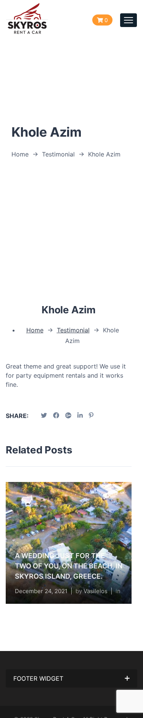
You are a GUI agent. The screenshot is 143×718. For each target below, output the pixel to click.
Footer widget (38, 678)
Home (20, 154)
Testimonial (58, 154)
